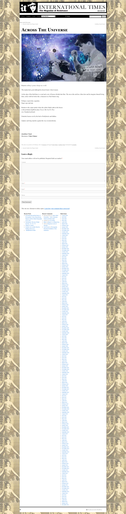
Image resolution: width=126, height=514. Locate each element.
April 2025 (64, 242)
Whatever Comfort (29, 225)
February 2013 (65, 483)
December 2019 (65, 347)
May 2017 (64, 399)
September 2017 (65, 392)
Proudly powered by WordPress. (95, 509)
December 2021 (65, 308)
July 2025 (64, 237)
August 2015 (65, 433)
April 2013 (64, 480)
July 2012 (64, 495)
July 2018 (64, 375)
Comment (23, 162)
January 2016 (65, 425)
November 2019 (65, 349)
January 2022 (65, 306)
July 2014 (64, 455)
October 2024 (65, 251)
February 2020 (65, 344)
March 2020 (64, 342)
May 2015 (64, 438)
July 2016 (64, 415)
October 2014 (65, 450)
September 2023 (65, 273)
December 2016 (65, 407)
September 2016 (65, 412)
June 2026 (64, 218)
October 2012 (65, 490)
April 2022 (64, 301)
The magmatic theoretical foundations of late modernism (50, 228)
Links (33, 16)
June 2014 (64, 457)
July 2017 (64, 395)
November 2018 (65, 369)
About (38, 16)
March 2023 (64, 283)
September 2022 (65, 293)
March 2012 (64, 501)
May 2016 (64, 418)
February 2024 (65, 265)
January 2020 (65, 346)
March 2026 (64, 223)
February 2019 (65, 364)
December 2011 (65, 504)
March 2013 (64, 481)
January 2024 (65, 266)
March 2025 (64, 243)
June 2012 (64, 496)
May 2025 (64, 240)
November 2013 (65, 468)
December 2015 (65, 427)
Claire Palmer (55, 144)
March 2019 (64, 362)
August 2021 (65, 314)
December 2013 (65, 466)
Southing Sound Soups (100, 24)
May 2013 (64, 478)
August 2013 (65, 473)
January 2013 (65, 485)
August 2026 (65, 215)
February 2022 (65, 304)
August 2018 (65, 374)
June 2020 (64, 337)
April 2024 (64, 261)
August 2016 (65, 414)
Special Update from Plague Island (29, 24)
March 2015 (64, 442)
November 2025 (65, 230)
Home (23, 16)
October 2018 (65, 371)
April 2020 (64, 341)
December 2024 (65, 248)
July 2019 (64, 356)
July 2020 (64, 336)
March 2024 (64, 263)
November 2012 (65, 488)
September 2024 (65, 253)
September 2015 (65, 432)
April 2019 (64, 361)
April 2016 (64, 420)
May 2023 (64, 280)
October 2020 (65, 331)
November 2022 (65, 290)
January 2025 (65, 247)
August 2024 (65, 255)
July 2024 (64, 256)
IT (20, 510)
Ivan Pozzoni (46, 227)
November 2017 (65, 389)
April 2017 (64, 400)
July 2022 (64, 296)
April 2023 (64, 281)
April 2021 (64, 321)
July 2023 (64, 276)
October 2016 (65, 410)
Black (45, 222)
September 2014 (65, 452)
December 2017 (65, 387)
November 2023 (65, 270)
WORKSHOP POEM (30, 230)
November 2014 (65, 448)
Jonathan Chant (61, 144)
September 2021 (65, 313)
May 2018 (64, 379)
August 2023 (65, 275)
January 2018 (65, 385)
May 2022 (64, 299)
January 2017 (65, 405)
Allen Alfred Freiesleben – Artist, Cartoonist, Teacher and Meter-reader (51, 217)
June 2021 (64, 318)
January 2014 (65, 465)
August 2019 (65, 354)
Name (23, 183)
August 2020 (65, 334)
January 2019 (65, 366)
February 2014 (65, 463)
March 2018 (64, 382)
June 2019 (64, 357)
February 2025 (65, 245)
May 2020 (64, 339)
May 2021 (64, 319)
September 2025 (65, 233)
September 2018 (65, 372)
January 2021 (65, 326)
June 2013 (64, 476)
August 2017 (65, 394)
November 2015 (65, 428)
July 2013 (64, 475)
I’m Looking (52, 220)
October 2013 (65, 470)
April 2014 (64, 460)
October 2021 (65, 311)
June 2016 (64, 417)
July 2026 (64, 217)
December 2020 (65, 328)
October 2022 (65, 291)
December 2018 (65, 367)
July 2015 (64, 435)
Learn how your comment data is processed (56, 208)
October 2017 (65, 390)
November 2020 (65, 329)
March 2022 (64, 303)
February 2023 (65, 285)
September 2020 (65, 333)
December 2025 (65, 228)
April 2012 (64, 499)
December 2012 (65, 486)
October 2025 (65, 232)
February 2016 (65, 423)
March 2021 (64, 323)
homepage (44, 144)
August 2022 (65, 294)
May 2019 (64, 359)
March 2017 (64, 402)
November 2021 (65, 309)
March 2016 (64, 422)
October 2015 (65, 430)
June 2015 (64, 437)
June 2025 (64, 238)
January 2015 (65, 445)
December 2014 (65, 447)
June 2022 (64, 298)
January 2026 (65, 227)
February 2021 (65, 324)
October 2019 (65, 351)
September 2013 (65, 471)
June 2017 (64, 397)
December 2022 (65, 288)
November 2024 (65, 250)
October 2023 (65, 271)
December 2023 (65, 268)
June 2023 (64, 278)
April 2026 (64, 222)
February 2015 (65, 443)
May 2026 (64, 220)
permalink (74, 144)
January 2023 (65, 286)
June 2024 (64, 258)
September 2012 (65, 491)
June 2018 (64, 377)
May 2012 (64, 498)
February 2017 (65, 404)
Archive (28, 16)
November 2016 (65, 409)
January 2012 (65, 503)
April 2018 (64, 380)
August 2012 (65, 493)
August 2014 (65, 453)
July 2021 (64, 316)
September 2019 (65, 352)
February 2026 (65, 225)
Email (23, 189)
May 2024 (64, 260)
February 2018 (65, 384)
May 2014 (64, 458)
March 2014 (64, 461)
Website (23, 195)
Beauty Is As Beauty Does (53, 222)
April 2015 (64, 440)
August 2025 (65, 235)
